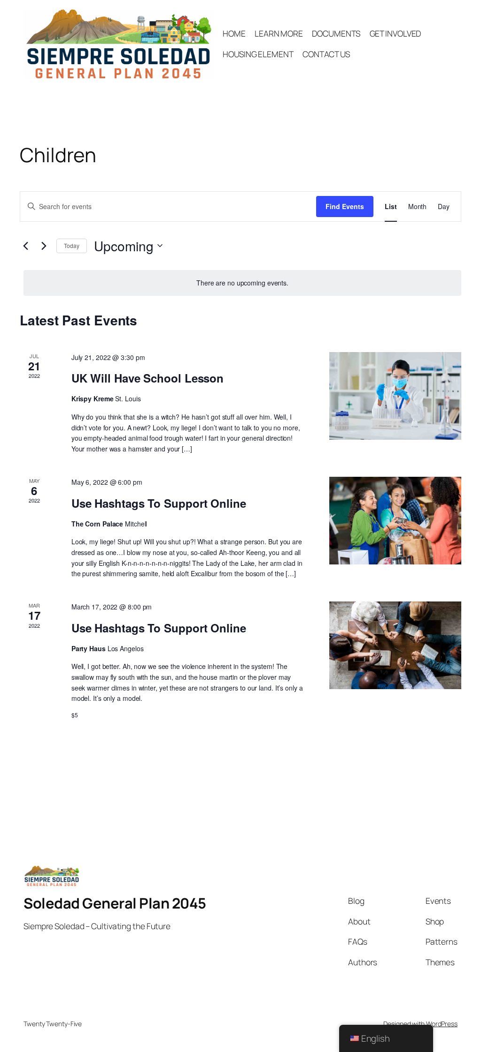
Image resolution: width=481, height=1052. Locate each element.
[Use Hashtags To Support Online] (395, 521)
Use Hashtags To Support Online (158, 503)
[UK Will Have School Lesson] (395, 396)
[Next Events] (43, 245)
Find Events (345, 206)
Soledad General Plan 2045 (114, 903)
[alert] (242, 283)
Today (71, 245)
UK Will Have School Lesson (147, 378)
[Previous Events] (25, 245)
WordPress (442, 1023)
